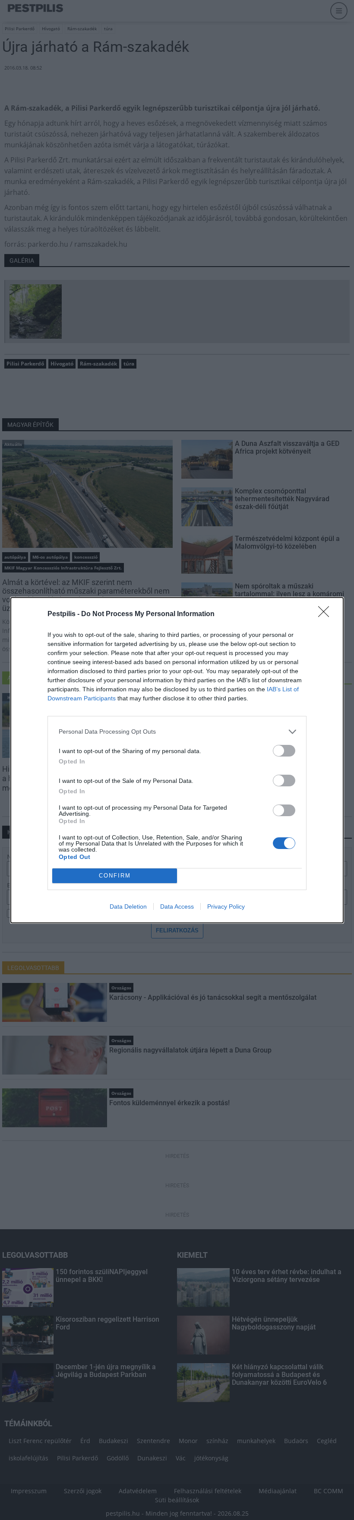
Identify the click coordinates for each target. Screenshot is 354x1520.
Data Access (177, 906)
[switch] (284, 751)
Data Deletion (128, 906)
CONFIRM (115, 875)
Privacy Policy (226, 906)
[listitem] (177, 731)
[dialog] (177, 760)
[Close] (326, 614)
